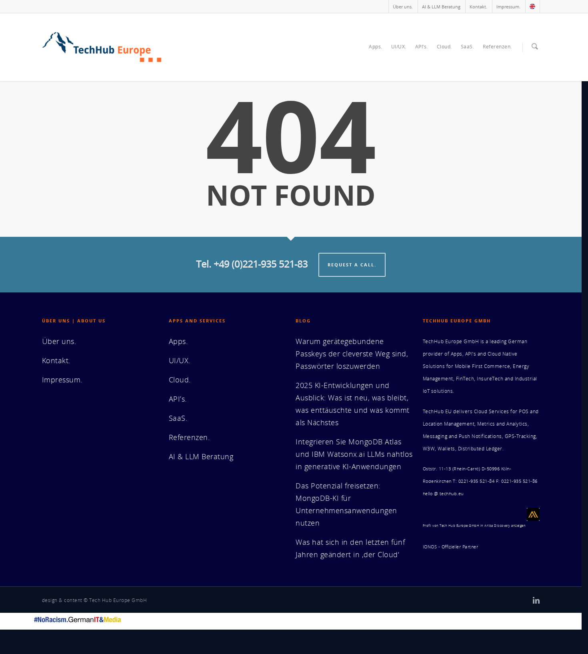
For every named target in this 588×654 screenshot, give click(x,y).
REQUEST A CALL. (352, 265)
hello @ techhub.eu (443, 493)
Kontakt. (478, 7)
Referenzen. (497, 46)
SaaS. (467, 46)
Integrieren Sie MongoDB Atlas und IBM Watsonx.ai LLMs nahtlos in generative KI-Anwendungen (354, 454)
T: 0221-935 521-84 (473, 481)
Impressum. (508, 7)
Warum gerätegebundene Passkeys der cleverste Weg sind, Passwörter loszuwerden (352, 353)
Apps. (375, 46)
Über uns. (403, 7)
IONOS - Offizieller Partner (450, 547)
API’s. (421, 46)
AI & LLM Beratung (441, 7)
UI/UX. (398, 46)
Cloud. (444, 46)
